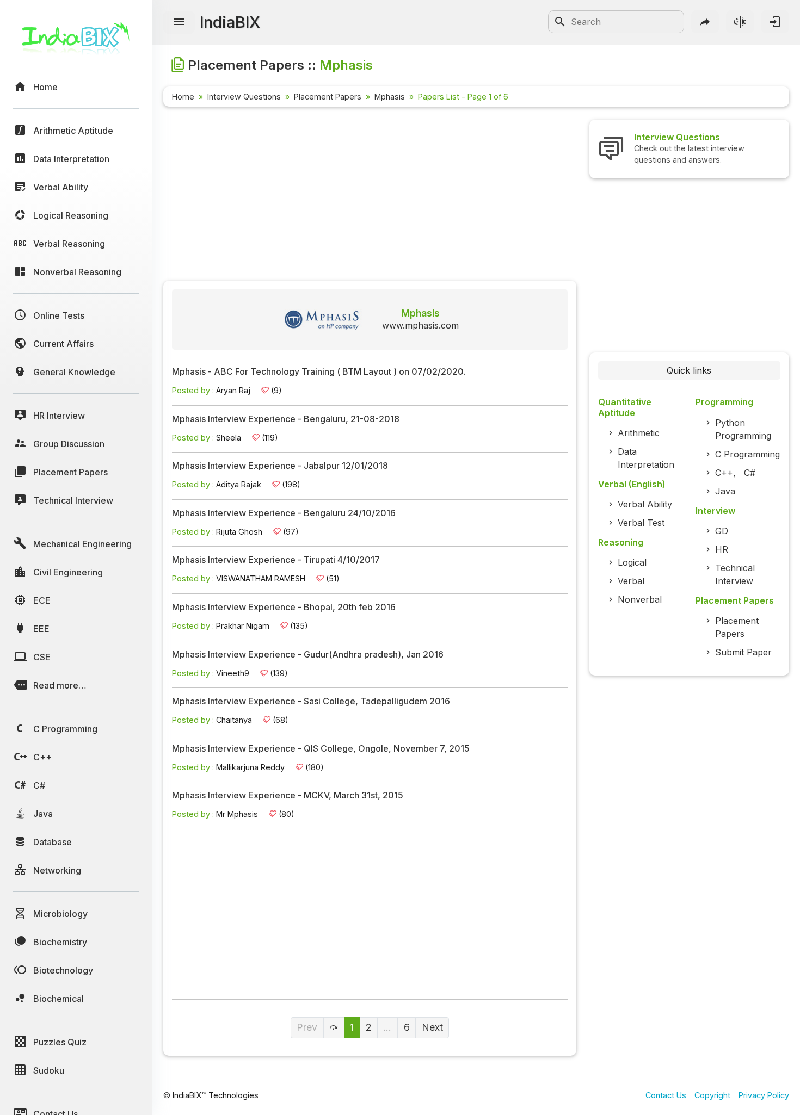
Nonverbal (640, 599)
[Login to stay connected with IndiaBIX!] (775, 21)
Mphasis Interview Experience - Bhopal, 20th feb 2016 (284, 607)
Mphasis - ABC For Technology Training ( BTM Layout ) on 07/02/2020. (319, 372)
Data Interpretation (646, 458)
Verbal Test (641, 522)
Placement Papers (327, 96)
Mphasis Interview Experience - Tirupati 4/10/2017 (276, 560)
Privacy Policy (764, 1095)
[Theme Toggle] (740, 21)
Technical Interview (735, 574)
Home (183, 96)
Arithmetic (639, 433)
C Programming (747, 454)
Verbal (631, 580)
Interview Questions (244, 96)
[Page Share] (705, 21)
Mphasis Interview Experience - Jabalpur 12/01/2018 (280, 466)
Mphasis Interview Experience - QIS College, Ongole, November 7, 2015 (321, 749)
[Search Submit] (560, 21)
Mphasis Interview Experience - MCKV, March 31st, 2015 (287, 796)
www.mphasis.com (420, 325)
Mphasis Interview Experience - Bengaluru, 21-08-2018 (285, 419)
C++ (724, 472)
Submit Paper (743, 652)
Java (725, 491)
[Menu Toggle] (179, 22)
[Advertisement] (369, 196)
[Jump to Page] (333, 1027)
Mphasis (389, 96)
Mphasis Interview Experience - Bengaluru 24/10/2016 (284, 513)
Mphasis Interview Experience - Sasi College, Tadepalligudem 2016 (311, 702)
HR (721, 549)
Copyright (712, 1095)
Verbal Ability (645, 504)
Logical (632, 562)
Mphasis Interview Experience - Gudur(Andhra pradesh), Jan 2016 (308, 655)
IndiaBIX (230, 22)
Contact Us (665, 1095)
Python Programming (743, 429)
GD (721, 530)
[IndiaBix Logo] (76, 42)
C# (749, 472)
